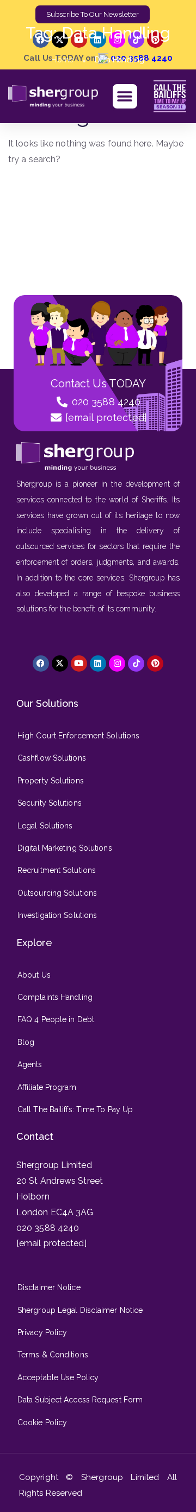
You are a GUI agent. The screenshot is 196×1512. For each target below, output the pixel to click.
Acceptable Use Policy (58, 1377)
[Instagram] (117, 663)
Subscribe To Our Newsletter (92, 14)
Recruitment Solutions (56, 870)
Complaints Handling (55, 997)
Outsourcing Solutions (57, 893)
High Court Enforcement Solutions (78, 735)
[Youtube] (79, 663)
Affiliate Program (46, 1087)
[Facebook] (41, 663)
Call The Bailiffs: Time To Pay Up (75, 1109)
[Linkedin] (98, 663)
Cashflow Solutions (51, 758)
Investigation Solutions (57, 915)
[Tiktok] (136, 663)
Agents (29, 1064)
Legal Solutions (45, 825)
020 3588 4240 (47, 1228)
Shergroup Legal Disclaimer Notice (80, 1310)
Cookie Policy (42, 1422)
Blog (25, 1042)
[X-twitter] (60, 663)
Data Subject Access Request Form (80, 1399)
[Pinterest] (155, 663)
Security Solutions (49, 803)
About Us (34, 975)
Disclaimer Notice (49, 1287)
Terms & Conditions (52, 1354)
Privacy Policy (42, 1332)
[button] (125, 96)
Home (62, 59)
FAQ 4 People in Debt (55, 1019)
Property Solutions (50, 780)
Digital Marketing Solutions (64, 848)
